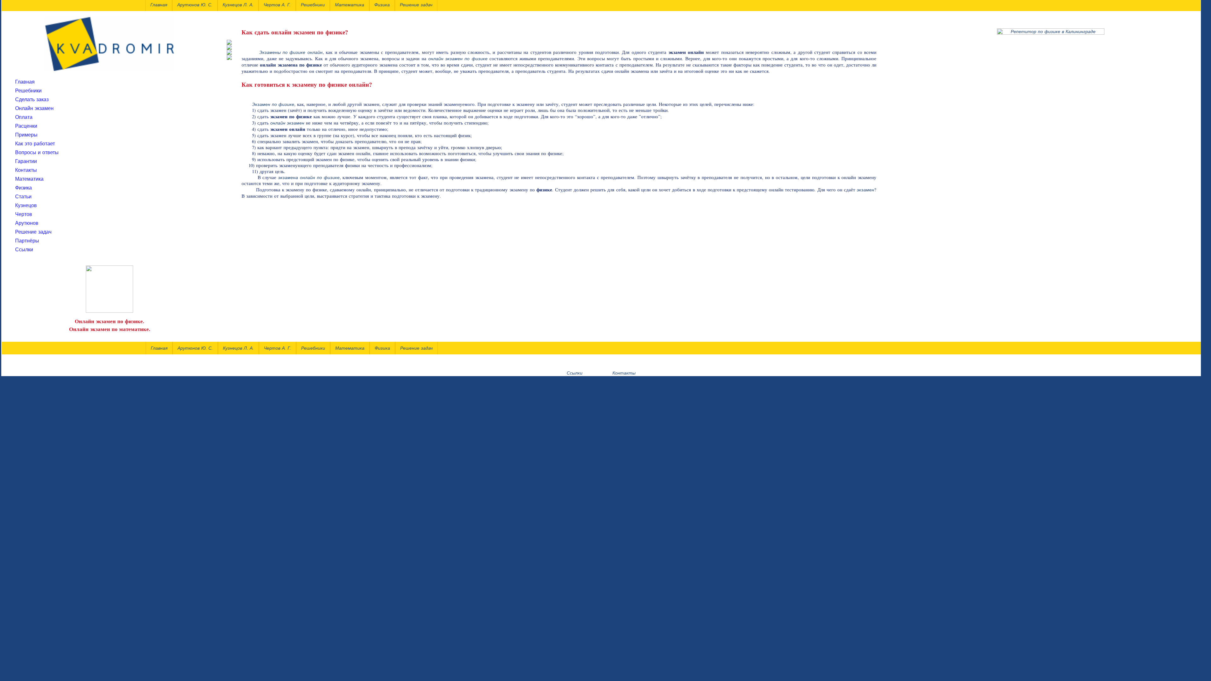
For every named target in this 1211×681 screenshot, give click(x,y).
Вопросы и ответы (37, 152)
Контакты (26, 170)
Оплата (23, 117)
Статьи (23, 196)
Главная (25, 81)
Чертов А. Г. (277, 348)
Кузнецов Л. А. (238, 348)
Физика (23, 187)
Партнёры (27, 240)
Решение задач (33, 232)
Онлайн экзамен (34, 108)
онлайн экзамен (287, 122)
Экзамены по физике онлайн (291, 52)
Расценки (26, 126)
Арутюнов (26, 223)
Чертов (23, 214)
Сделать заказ (32, 99)
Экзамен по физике (273, 104)
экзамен (865, 189)
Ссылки (24, 249)
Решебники (28, 90)
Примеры (26, 134)
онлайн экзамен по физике (458, 58)
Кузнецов (26, 205)
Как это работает (35, 143)
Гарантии (26, 161)
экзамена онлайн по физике (308, 177)
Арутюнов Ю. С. (195, 348)
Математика (29, 179)
